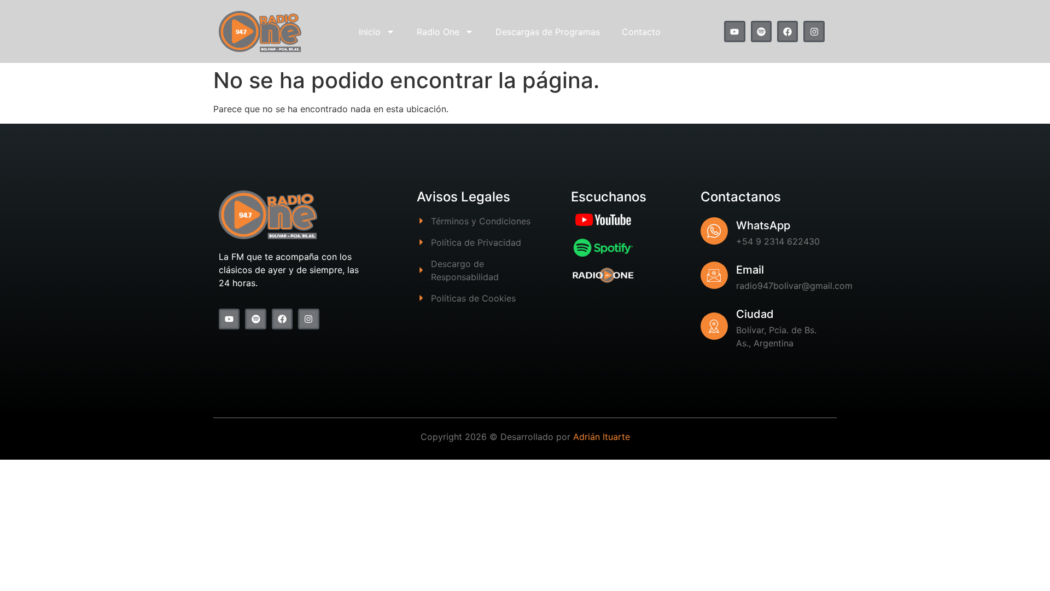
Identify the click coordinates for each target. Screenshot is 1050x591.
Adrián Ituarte (601, 436)
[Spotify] (761, 31)
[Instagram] (813, 31)
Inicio (370, 31)
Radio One (438, 31)
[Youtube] (734, 31)
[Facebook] (787, 31)
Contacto (641, 31)
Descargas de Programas (547, 31)
